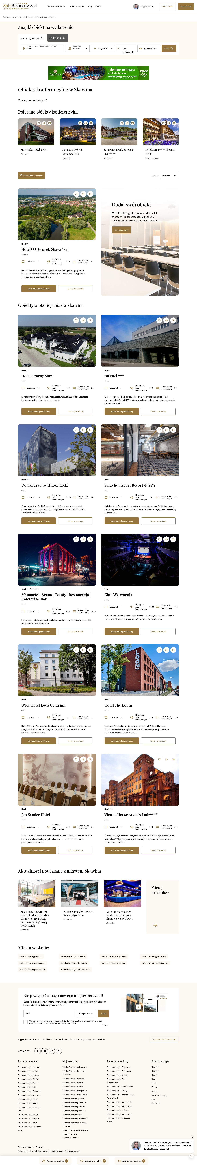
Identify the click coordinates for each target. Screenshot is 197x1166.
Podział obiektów (55, 6)
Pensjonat (155, 1103)
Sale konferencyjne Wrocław (28, 1075)
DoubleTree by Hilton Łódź (44, 485)
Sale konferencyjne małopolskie (75, 1091)
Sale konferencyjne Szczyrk (28, 1115)
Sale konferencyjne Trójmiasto (118, 1067)
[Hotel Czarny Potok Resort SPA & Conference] (98, 73)
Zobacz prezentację (75, 288)
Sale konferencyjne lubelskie (73, 1078)
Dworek (154, 1091)
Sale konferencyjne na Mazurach (119, 1102)
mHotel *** (114, 376)
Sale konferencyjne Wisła (27, 1123)
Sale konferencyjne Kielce (28, 1103)
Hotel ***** (155, 1067)
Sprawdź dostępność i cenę (39, 288)
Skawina (24, 254)
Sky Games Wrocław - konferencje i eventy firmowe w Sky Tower (119, 915)
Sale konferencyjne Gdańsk (28, 1079)
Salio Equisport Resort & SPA (130, 485)
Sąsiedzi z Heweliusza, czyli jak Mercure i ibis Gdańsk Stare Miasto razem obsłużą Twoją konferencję (35, 918)
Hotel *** (24, 244)
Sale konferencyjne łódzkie (73, 1087)
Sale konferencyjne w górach (118, 1110)
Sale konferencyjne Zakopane (29, 1091)
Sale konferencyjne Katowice (29, 1095)
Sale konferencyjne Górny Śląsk (119, 1071)
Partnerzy (37, 1039)
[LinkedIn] (44, 1051)
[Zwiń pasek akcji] (191, 1155)
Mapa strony (86, 1039)
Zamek (154, 1087)
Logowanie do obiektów (162, 1039)
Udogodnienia (103, 48)
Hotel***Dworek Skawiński (45, 249)
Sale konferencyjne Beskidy (117, 1075)
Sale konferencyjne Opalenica (74, 963)
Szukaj (167, 48)
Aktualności (58, 1039)
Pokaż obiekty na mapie (32, 175)
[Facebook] (37, 1051)
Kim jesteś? (84, 1013)
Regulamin (40, 1147)
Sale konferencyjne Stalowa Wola (75, 969)
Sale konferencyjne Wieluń (113, 963)
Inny (106, 589)
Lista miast (74, 1039)
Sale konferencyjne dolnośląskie (75, 1067)
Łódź (23, 381)
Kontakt (99, 6)
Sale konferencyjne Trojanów (32, 963)
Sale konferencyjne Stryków (114, 956)
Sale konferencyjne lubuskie (73, 1083)
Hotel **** (25, 479)
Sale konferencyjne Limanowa (155, 963)
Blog (90, 6)
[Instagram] (59, 1051)
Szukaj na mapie (77, 6)
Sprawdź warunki (121, 230)
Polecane (166, 175)
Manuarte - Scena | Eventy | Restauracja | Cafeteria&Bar (56, 597)
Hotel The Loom (118, 705)
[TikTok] (52, 1051)
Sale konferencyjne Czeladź (73, 956)
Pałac (154, 1083)
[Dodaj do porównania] (44, 123)
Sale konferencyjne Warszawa (29, 1067)
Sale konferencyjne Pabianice (32, 969)
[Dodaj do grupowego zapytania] (49, 123)
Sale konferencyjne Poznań (28, 1083)
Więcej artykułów (160, 890)
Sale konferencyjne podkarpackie (75, 1103)
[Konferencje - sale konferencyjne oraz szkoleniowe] (20, 8)
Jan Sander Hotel (35, 815)
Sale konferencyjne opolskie (73, 1099)
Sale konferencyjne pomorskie (74, 1111)
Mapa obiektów (99, 1039)
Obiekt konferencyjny (29, 589)
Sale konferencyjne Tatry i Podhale (120, 1087)
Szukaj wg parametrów (32, 38)
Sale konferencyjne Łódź (31, 956)
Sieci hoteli (47, 1039)
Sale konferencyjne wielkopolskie (75, 1130)
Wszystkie (76, 48)
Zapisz (103, 1013)
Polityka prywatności (26, 1147)
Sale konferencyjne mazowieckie (75, 1095)
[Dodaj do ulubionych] (39, 123)
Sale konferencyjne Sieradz (154, 956)
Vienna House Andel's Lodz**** (131, 815)
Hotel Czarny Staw (37, 376)
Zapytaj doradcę (24, 1039)
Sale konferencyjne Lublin (27, 1099)
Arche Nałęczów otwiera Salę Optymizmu (78, 913)
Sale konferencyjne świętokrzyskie (75, 1119)
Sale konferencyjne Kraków (28, 1071)
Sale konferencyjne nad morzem (119, 1106)
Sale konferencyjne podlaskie (74, 1107)
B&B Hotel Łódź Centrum (43, 705)
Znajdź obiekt (167, 6)
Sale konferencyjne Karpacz (28, 1119)
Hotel (107, 479)
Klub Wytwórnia (118, 595)
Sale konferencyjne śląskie (72, 1115)
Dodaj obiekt (186, 6)
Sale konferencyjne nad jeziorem (119, 1114)
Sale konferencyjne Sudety (117, 1091)
